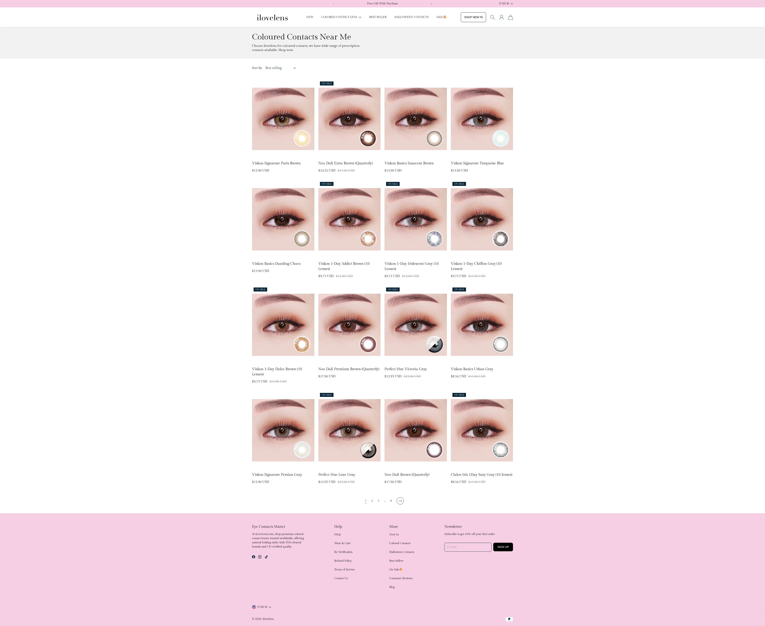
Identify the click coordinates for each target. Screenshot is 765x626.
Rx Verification (343, 552)
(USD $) (262, 607)
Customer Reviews (401, 578)
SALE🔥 (441, 17)
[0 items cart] (510, 17)
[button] (333, 4)
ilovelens (268, 619)
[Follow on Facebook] (253, 557)
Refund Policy (343, 560)
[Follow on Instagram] (259, 557)
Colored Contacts (399, 543)
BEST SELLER (377, 17)
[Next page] (400, 500)
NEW (309, 17)
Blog (392, 587)
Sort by (257, 68)
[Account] (501, 17)
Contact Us (341, 578)
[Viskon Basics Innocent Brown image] (415, 119)
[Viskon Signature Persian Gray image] (283, 430)
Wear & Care (342, 543)
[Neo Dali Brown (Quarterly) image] (415, 430)
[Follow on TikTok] (266, 557)
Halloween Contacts (401, 552)
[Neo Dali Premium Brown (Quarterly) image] (349, 325)
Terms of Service (344, 569)
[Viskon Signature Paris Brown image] (283, 119)
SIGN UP (503, 546)
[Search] (492, 17)
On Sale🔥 (395, 569)
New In (394, 534)
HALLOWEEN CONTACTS (411, 17)
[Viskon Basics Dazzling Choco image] (283, 219)
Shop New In (473, 17)
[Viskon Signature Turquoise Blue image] (482, 119)
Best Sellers (396, 560)
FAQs (337, 534)
